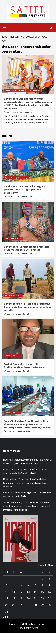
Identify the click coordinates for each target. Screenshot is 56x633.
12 (21, 591)
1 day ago (11, 314)
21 (35, 598)
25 (13, 605)
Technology (23, 178)
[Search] (51, 28)
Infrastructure (33, 90)
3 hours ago (11, 196)
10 (6, 591)
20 (28, 598)
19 (21, 598)
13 (28, 591)
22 (42, 598)
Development (11, 90)
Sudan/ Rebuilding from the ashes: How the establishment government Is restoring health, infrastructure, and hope (28, 424)
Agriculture (10, 178)
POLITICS (16, 355)
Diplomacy (9, 238)
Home (21, 90)
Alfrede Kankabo (24, 112)
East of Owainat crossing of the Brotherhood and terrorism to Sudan (24, 365)
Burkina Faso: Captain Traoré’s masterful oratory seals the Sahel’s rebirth (27, 248)
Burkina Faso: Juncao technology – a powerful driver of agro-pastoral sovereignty (24, 189)
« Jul (5, 616)
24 (6, 605)
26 (21, 605)
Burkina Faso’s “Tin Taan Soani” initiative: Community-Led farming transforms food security (27, 307)
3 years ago (11, 112)
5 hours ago (11, 253)
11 (13, 591)
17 (6, 598)
